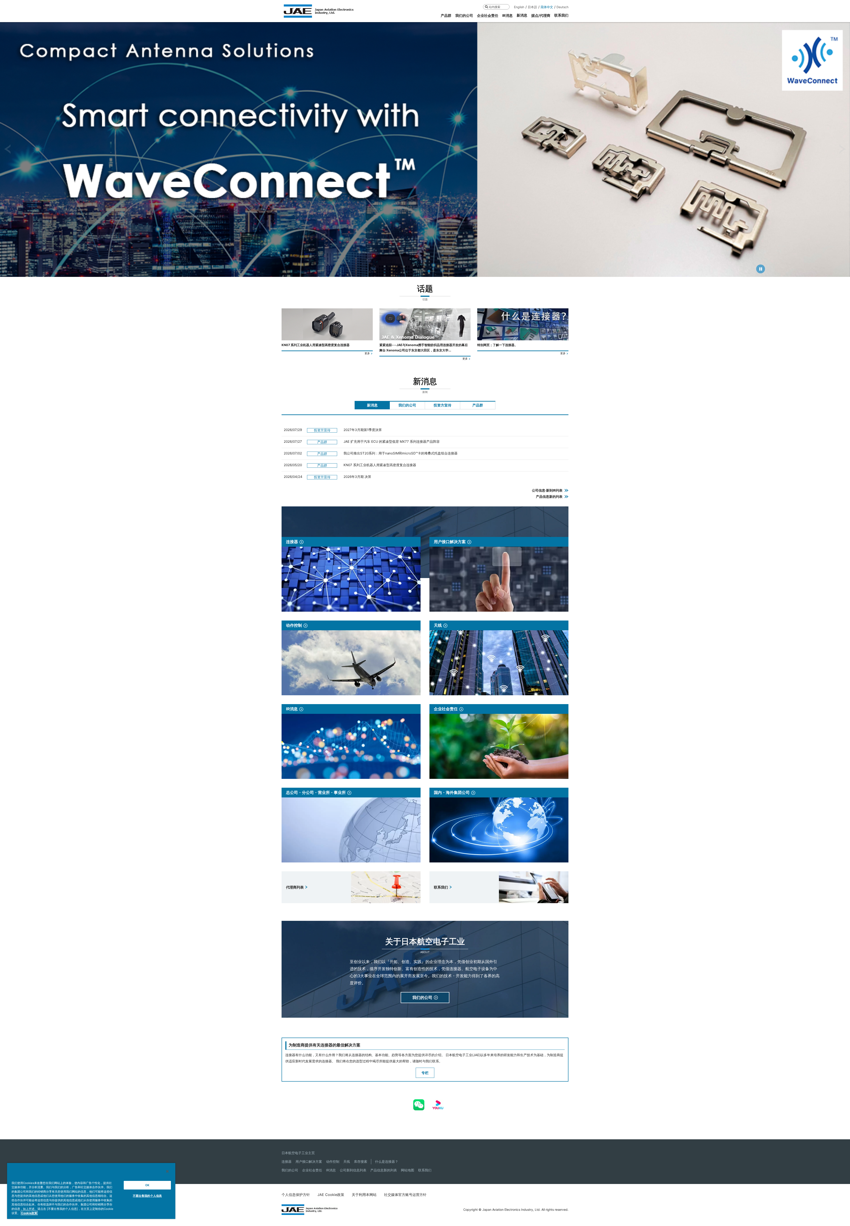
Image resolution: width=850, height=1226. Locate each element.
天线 (346, 1161)
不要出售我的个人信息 (147, 1195)
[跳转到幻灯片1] (417, 271)
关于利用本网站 (364, 1194)
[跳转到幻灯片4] (429, 271)
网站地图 (407, 1170)
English (519, 7)
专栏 (425, 1073)
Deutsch (562, 7)
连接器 (287, 1161)
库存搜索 (360, 1161)
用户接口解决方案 (309, 1161)
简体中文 (547, 7)
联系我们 (424, 1170)
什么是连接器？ (386, 1161)
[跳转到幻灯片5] (433, 271)
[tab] (372, 405)
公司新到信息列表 (353, 1170)
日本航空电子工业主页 (298, 1153)
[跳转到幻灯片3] (425, 271)
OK (147, 1185)
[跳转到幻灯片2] (421, 271)
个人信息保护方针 (296, 1194)
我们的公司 (290, 1170)
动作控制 (332, 1161)
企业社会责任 (312, 1170)
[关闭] (167, 1171)
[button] (7, 149)
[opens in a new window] (418, 1102)
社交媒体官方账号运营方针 (405, 1194)
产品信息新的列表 (383, 1170)
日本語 (532, 7)
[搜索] (486, 6)
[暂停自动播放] (760, 268)
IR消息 (331, 1170)
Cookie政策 (29, 1213)
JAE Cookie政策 (330, 1194)
